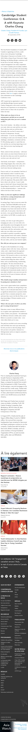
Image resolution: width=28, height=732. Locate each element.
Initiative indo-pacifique (6, 640)
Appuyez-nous (16, 721)
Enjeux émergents (5, 651)
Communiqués (18, 610)
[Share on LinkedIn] (16, 40)
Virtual (16, 594)
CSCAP (2, 690)
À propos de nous (5, 597)
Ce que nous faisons (6, 600)
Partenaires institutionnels (7, 692)
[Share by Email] (20, 40)
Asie (16, 592)
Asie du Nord (4, 621)
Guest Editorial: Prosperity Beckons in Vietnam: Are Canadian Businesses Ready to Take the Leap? (14, 510)
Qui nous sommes (5, 603)
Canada (16, 590)
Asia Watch (6, 726)
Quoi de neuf (6, 585)
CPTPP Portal (4, 628)
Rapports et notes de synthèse (8, 473)
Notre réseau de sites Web (20, 650)
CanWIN (3, 674)
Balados (17, 606)
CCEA (16, 597)
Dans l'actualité (18, 603)
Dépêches (17, 627)
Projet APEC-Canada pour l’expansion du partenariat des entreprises (20, 662)
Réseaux (4, 672)
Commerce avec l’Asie (6, 626)
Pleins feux (17, 645)
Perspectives (18, 624)
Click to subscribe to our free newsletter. (20, 728)
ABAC (2, 683)
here (11, 93)
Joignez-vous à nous (6, 605)
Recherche (5, 614)
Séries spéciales (18, 642)
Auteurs (3, 633)
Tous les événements (20, 587)
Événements (19, 585)
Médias (17, 601)
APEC (2, 685)
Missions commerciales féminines (6, 657)
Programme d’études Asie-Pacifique (20, 654)
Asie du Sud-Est (5, 619)
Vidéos (16, 608)
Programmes (6, 637)
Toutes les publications (6, 617)
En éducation (4, 654)
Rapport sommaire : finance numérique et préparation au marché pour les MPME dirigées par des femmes (14, 479)
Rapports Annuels (5, 610)
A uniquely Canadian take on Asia (21, 724)
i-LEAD (2, 667)
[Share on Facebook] (8, 40)
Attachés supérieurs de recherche (6, 677)
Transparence (4, 607)
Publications (20, 620)
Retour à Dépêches (8, 11)
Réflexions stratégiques (20, 633)
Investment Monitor (19, 657)
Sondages (17, 640)
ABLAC (2, 680)
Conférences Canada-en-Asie (7, 590)
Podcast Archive (19, 615)
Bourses (3, 631)
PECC (2, 687)
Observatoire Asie (19, 622)
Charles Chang (14, 373)
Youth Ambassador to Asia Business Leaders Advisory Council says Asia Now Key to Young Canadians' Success (14, 542)
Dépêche (3, 505)
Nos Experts (18, 613)
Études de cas (18, 638)
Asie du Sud (4, 624)
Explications (17, 635)
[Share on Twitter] (12, 40)
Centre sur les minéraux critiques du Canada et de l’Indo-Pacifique (6, 648)
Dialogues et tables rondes (5, 643)
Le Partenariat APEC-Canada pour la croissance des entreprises (6, 663)
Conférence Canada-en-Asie (21, 667)
